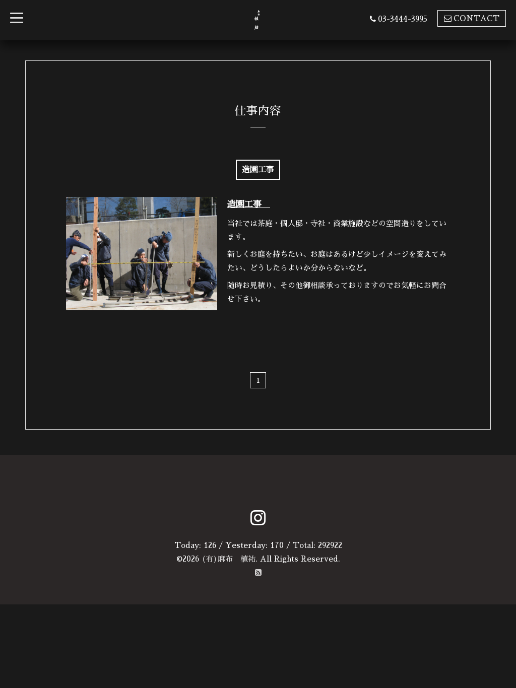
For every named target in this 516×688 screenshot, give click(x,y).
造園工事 (248, 204)
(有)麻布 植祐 (228, 559)
